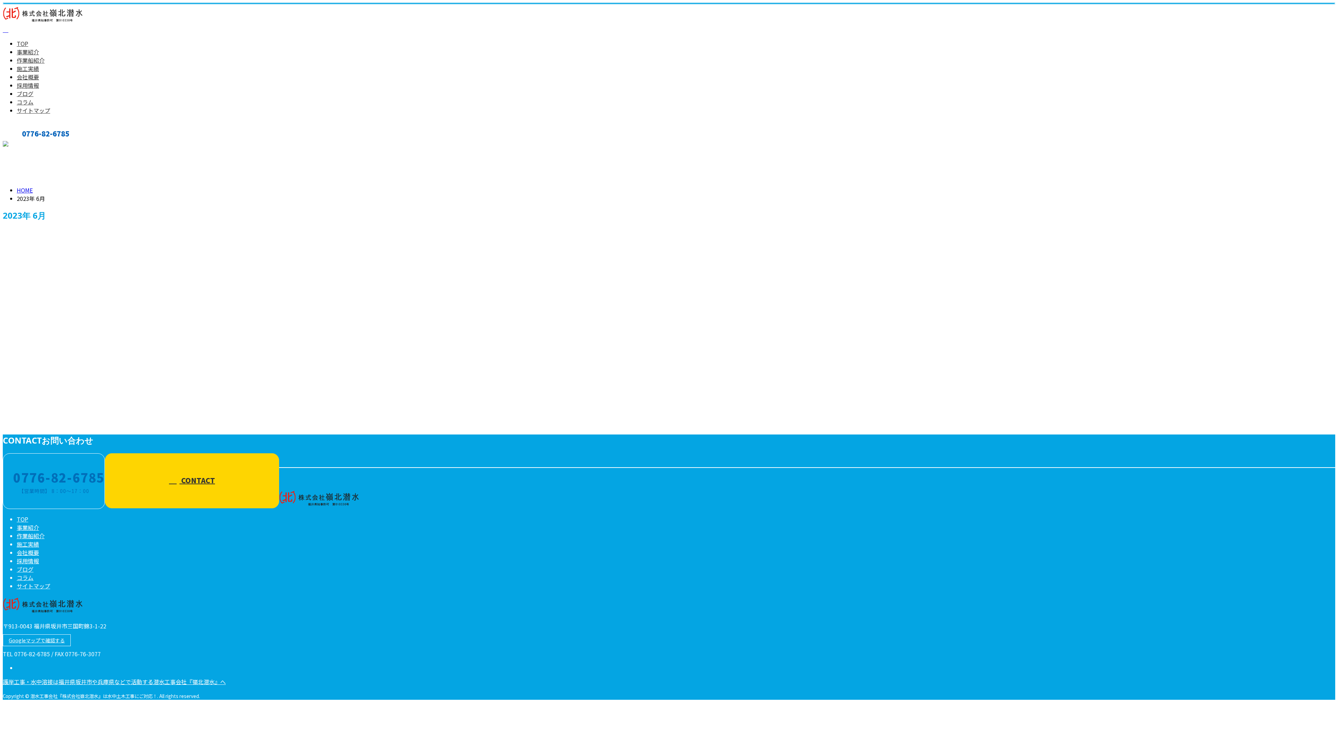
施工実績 (28, 68)
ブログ (25, 93)
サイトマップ (33, 110)
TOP (22, 43)
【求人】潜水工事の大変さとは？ (52, 393)
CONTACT (27, 145)
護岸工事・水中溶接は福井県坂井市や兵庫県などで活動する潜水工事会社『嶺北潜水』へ (114, 681)
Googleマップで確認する (37, 640)
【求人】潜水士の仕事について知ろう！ (62, 335)
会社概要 (28, 77)
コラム (25, 102)
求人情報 (42, 364)
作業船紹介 (31, 60)
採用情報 (28, 85)
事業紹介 (28, 52)
